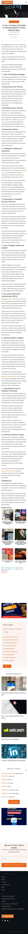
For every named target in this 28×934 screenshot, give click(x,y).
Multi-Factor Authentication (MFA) (15, 299)
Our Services (6, 884)
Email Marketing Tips (10, 643)
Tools (3, 890)
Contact (4, 882)
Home (3, 877)
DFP (3, 887)
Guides (4, 901)
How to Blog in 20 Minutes (10, 904)
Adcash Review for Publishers (10, 739)
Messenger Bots (9, 654)
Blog (3, 879)
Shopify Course (6, 906)
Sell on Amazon (9, 660)
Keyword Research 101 (11, 640)
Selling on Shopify (9, 657)
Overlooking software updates (12, 376)
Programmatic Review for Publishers (13, 909)
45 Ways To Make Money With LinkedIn (13, 760)
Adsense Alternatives (10, 651)
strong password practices (8, 471)
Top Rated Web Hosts (11, 637)
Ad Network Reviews (8, 896)
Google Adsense (9, 648)
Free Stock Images (10, 645)
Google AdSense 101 (8, 898)
